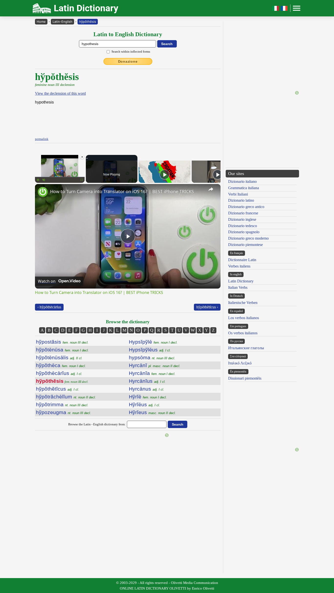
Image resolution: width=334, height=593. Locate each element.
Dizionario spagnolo (243, 232)
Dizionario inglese (242, 219)
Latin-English (62, 21)
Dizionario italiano (242, 181)
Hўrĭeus (152, 412)
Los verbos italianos (243, 318)
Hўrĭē (148, 396)
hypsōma (152, 357)
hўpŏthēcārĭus (59, 373)
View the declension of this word (60, 93)
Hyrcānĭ (154, 365)
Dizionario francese (243, 213)
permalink (41, 139)
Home (41, 21)
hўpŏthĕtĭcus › (207, 307)
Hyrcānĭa (152, 373)
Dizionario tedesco (242, 226)
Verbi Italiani (238, 194)
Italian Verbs (237, 287)
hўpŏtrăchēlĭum (66, 396)
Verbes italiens (239, 266)
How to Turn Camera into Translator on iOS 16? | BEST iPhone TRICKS (122, 191)
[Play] (164, 174)
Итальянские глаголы (246, 348)
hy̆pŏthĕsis (87, 21)
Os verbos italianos (242, 333)
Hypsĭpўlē (153, 342)
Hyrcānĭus (147, 381)
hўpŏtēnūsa (62, 349)
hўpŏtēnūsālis (59, 357)
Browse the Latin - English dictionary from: (97, 424)
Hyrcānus (146, 389)
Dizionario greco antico (246, 207)
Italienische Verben (242, 303)
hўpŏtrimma (62, 404)
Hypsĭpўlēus (150, 349)
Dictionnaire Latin (242, 260)
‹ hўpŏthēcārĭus (49, 307)
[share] (210, 189)
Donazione (128, 61)
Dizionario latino (241, 200)
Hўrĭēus (144, 404)
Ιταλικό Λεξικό (240, 363)
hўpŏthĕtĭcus (57, 389)
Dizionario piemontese (245, 245)
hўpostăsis (62, 342)
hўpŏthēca (61, 365)
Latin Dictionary (241, 281)
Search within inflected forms (130, 51)
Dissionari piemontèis (244, 378)
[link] (43, 192)
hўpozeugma (63, 412)
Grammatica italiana (243, 188)
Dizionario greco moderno (248, 238)
